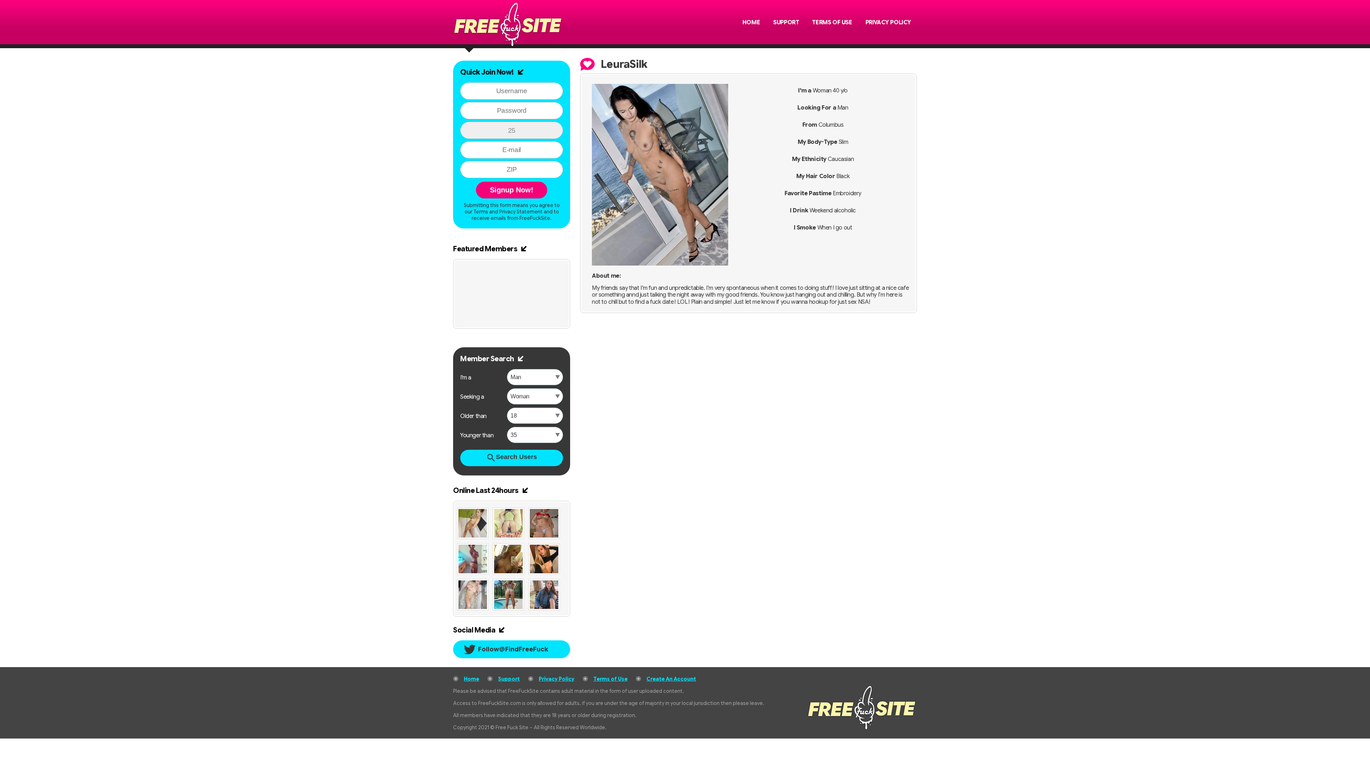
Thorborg (487, 270)
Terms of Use (832, 22)
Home (751, 22)
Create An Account (671, 679)
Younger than (476, 435)
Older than (473, 416)
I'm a (465, 377)
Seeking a (472, 396)
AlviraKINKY (541, 270)
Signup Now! (511, 190)
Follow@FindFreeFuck (513, 649)
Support (786, 22)
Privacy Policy (888, 22)
